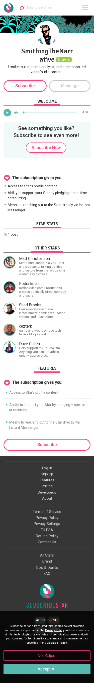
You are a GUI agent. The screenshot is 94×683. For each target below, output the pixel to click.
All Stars (47, 555)
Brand (47, 561)
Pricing (47, 486)
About (47, 498)
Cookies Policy (57, 642)
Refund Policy (47, 536)
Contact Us (47, 542)
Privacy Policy (47, 517)
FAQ (47, 573)
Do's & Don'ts (47, 567)
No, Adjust (47, 655)
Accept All (47, 669)
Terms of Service (47, 511)
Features (47, 480)
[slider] (50, 112)
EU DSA (47, 530)
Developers (47, 492)
